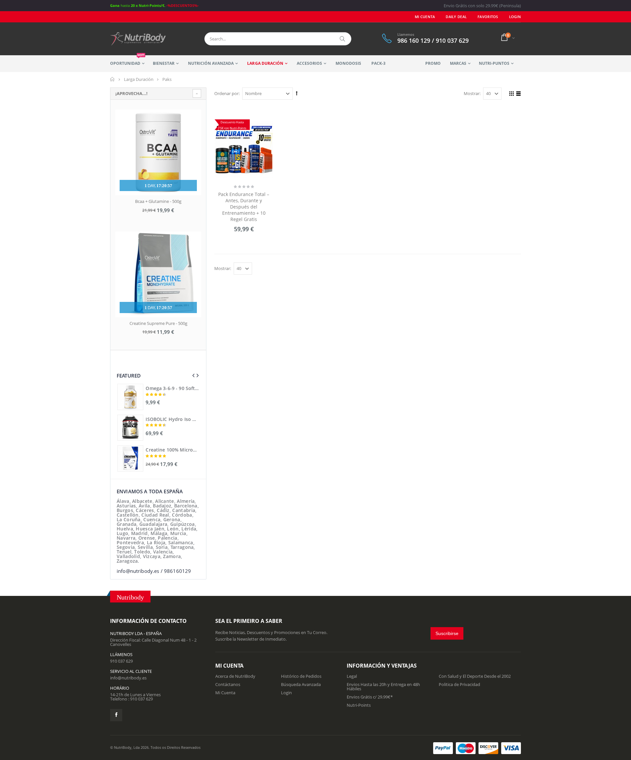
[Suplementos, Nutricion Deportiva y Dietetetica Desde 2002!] (138, 38)
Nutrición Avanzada (211, 63)
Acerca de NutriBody (235, 676)
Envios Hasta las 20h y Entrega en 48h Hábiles (383, 686)
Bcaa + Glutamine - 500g (158, 201)
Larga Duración (265, 63)
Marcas (458, 63)
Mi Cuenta (425, 16)
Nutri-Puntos (494, 63)
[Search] (343, 39)
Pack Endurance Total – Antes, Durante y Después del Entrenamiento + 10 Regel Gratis (243, 206)
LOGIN (515, 16)
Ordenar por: (227, 93)
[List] (517, 94)
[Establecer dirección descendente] (297, 93)
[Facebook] (116, 715)
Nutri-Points (359, 705)
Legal (352, 676)
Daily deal (456, 16)
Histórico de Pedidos (301, 676)
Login (286, 693)
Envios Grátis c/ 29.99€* (370, 697)
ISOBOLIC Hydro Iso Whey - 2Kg (172, 419)
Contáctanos (227, 684)
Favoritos (488, 16)
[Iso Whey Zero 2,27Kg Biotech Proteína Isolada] (130, 428)
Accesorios (309, 63)
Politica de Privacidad (459, 684)
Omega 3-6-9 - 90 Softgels (172, 388)
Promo (433, 63)
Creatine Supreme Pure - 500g (158, 323)
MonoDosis (348, 63)
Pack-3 (378, 63)
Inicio (112, 79)
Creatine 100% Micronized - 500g (172, 450)
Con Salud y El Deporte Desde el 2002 (475, 676)
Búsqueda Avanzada (301, 684)
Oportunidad (127, 60)
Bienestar (164, 63)
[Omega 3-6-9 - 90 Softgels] (130, 397)
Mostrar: (472, 93)
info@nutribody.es (128, 678)
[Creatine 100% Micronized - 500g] (130, 458)
